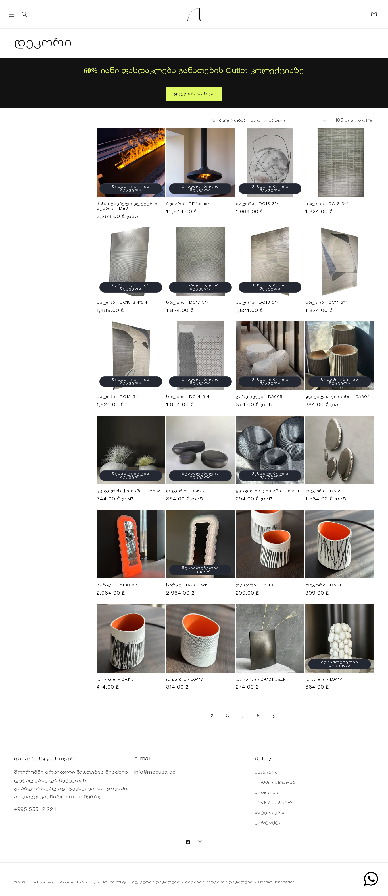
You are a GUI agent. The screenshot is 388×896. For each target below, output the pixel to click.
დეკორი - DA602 (185, 491)
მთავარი (267, 772)
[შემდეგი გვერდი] (273, 716)
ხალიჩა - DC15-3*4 (257, 204)
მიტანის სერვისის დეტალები (219, 882)
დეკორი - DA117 (184, 679)
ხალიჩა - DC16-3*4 (327, 204)
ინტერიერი (270, 813)
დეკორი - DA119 (254, 585)
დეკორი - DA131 (324, 491)
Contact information (276, 882)
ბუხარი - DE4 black (188, 204)
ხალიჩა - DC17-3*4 (187, 303)
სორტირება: (228, 121)
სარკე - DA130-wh (187, 585)
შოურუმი (266, 793)
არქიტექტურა (273, 803)
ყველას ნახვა (194, 94)
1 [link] (197, 716)
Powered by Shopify (77, 882)
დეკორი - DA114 (324, 679)
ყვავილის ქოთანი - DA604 (337, 397)
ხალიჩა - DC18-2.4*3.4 (122, 303)
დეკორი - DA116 (115, 679)
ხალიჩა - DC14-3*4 (187, 397)
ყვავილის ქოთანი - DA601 (267, 491)
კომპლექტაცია (275, 782)
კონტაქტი (268, 823)
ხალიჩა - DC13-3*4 (257, 303)
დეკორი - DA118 (324, 585)
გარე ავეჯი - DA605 (259, 397)
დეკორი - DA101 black (261, 679)
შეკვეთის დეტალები (156, 882)
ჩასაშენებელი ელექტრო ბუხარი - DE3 (127, 206)
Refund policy (113, 882)
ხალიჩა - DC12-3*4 (118, 397)
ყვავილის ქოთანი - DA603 (129, 491)
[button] (12, 14)
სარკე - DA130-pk (117, 585)
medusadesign (44, 882)
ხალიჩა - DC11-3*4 (326, 303)
